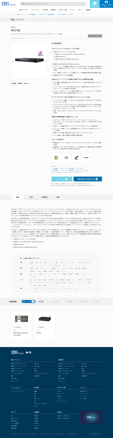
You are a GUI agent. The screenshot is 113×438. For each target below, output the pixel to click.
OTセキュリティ (14, 381)
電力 (35, 396)
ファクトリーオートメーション (18, 391)
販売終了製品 (14, 420)
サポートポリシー (33, 434)
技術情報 (53, 10)
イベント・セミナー (84, 393)
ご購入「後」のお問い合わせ (63, 418)
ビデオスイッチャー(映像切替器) (46, 14)
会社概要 (36, 420)
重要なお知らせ (83, 391)
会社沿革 (36, 423)
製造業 (35, 371)
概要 (17, 197)
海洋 (35, 401)
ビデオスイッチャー (67, 172)
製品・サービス (24, 10)
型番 (57, 197)
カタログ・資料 (62, 10)
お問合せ (59, 412)
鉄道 (35, 368)
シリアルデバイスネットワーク (41, 373)
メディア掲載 (83, 398)
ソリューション (35, 10)
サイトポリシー (23, 434)
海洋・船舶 (36, 366)
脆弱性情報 (13, 428)
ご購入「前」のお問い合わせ (63, 416)
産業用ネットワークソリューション (19, 366)
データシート (60, 179)
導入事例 (45, 10)
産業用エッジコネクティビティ (18, 371)
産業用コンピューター (16, 368)
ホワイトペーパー (61, 393)
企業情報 (88, 10)
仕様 (31, 197)
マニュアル (59, 398)
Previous (12, 60)
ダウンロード (84, 301)
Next (45, 60)
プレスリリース (83, 396)
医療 (12, 376)
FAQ (12, 416)
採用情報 (36, 428)
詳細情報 (44, 197)
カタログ (59, 391)
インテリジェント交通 (16, 373)
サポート (80, 10)
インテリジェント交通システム (41, 403)
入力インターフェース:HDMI (82, 170)
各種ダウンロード (15, 418)
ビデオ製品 (58, 172)
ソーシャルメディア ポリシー (58, 434)
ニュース (72, 10)
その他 (35, 406)
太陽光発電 (36, 376)
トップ (12, 14)
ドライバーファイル (61, 401)
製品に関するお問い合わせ (86, 179)
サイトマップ (14, 434)
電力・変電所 (14, 378)
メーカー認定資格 (15, 423)
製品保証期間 (14, 425)
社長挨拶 (36, 418)
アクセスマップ (37, 425)
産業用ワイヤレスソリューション (18, 363)
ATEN (13, 27)
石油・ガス (36, 363)
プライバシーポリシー (44, 434)
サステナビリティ (72, 434)
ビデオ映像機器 (31, 14)
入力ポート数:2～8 (61, 14)
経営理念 (36, 416)
